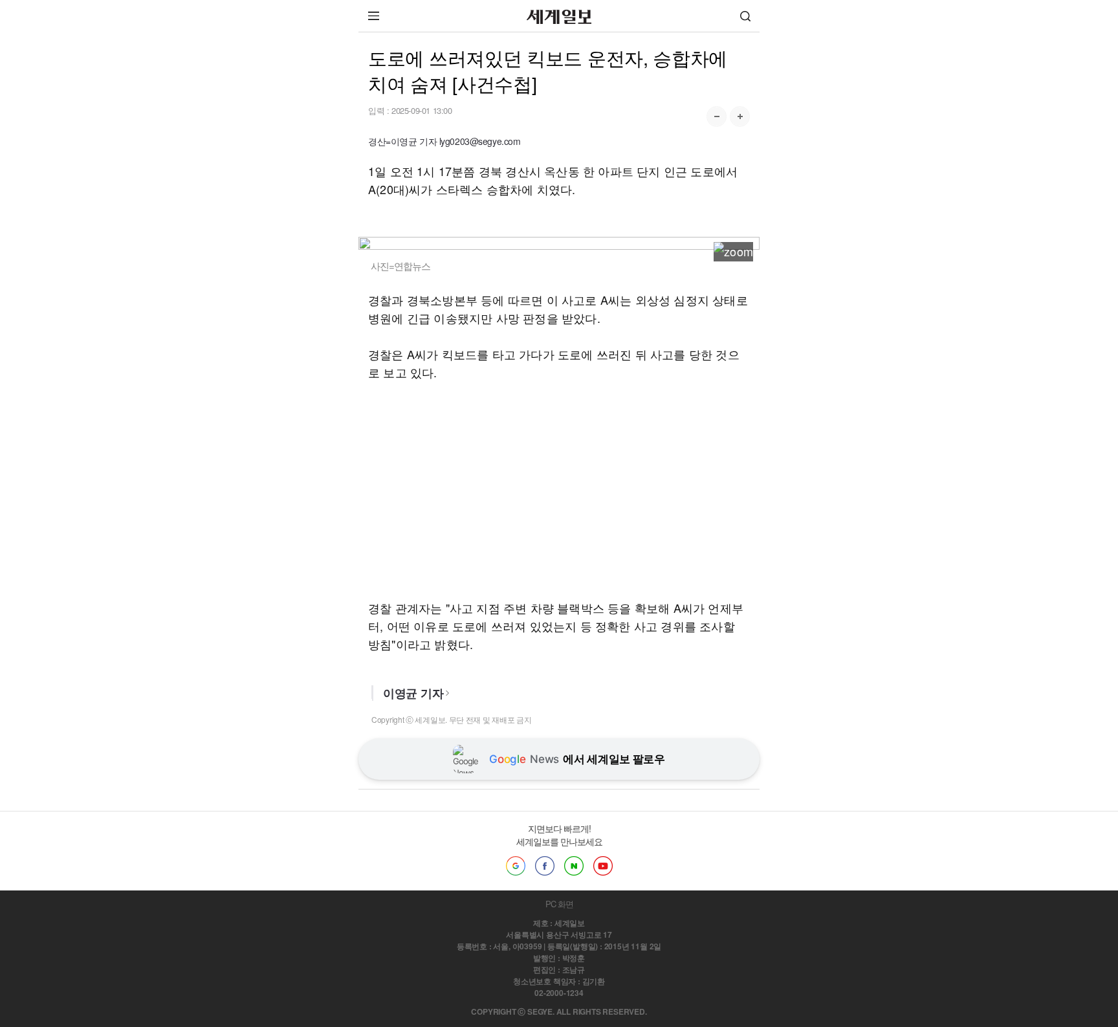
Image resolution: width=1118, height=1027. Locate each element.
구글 (515, 866)
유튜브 (603, 866)
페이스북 (544, 866)
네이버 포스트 (574, 866)
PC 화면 (559, 904)
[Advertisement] (559, 489)
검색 (745, 16)
